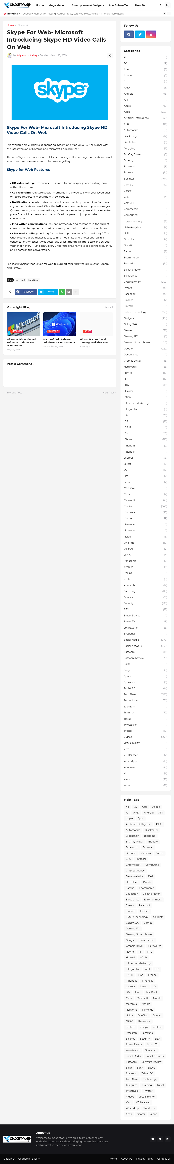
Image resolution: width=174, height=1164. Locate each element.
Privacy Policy (144, 1158)
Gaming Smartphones (145, 342)
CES (145, 196)
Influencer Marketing (145, 403)
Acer (145, 69)
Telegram (145, 706)
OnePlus (145, 542)
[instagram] (151, 34)
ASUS (145, 124)
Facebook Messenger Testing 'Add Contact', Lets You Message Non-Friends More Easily (72, 13)
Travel (145, 718)
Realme (145, 579)
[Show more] (76, 292)
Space (145, 676)
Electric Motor (145, 269)
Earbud (145, 251)
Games (145, 330)
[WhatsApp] (62, 292)
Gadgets (145, 318)
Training (145, 712)
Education (145, 263)
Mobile (145, 506)
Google (145, 348)
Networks (145, 524)
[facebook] (129, 34)
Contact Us (164, 1158)
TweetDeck (145, 724)
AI (145, 81)
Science (145, 597)
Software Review (145, 658)
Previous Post (13, 392)
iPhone (145, 439)
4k (145, 57)
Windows (145, 767)
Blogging (145, 148)
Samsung (145, 591)
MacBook (145, 488)
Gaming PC (145, 336)
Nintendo (145, 530)
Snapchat (145, 633)
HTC (145, 384)
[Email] (69, 292)
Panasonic (145, 560)
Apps (145, 111)
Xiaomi (145, 779)
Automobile (145, 130)
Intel (145, 415)
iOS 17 (145, 427)
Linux (145, 482)
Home (40, 5)
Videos (145, 736)
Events (145, 287)
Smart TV (145, 621)
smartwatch (145, 627)
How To (140, 5)
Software (145, 651)
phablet (145, 567)
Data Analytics (145, 227)
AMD (145, 87)
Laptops (145, 457)
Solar (145, 664)
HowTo (145, 372)
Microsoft (22, 25)
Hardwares (145, 366)
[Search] (168, 5)
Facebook (145, 293)
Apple (145, 105)
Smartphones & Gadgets (88, 5)
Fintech (145, 306)
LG (145, 469)
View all (108, 307)
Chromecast (145, 209)
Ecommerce (145, 257)
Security (145, 603)
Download (145, 239)
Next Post (108, 392)
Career (145, 190)
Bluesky (145, 160)
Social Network (145, 645)
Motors (145, 518)
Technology (145, 700)
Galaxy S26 (145, 324)
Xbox (145, 773)
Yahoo (145, 785)
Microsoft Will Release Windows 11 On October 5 (59, 341)
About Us (126, 1158)
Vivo (145, 749)
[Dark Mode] (161, 5)
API (145, 99)
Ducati (145, 245)
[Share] (110, 55)
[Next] (169, 13)
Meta (145, 494)
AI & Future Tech (119, 5)
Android (145, 93)
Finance (145, 300)
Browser (145, 172)
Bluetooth (145, 166)
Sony (145, 670)
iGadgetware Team (29, 1158)
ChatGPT (145, 202)
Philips (145, 572)
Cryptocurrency (145, 221)
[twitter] (140, 34)
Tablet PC (145, 688)
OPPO (145, 554)
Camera (145, 184)
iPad (145, 433)
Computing (145, 215)
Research (145, 585)
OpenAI (145, 548)
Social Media (145, 639)
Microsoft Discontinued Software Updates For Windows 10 (21, 342)
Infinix (145, 397)
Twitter (145, 730)
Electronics (145, 275)
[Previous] (164, 13)
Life (145, 475)
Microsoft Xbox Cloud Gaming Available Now (94, 341)
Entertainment (145, 281)
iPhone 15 (145, 445)
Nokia (145, 536)
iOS (145, 421)
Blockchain (145, 142)
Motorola (145, 512)
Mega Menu (56, 5)
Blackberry (145, 136)
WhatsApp (145, 761)
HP (145, 378)
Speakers (145, 682)
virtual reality (145, 742)
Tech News (33, 280)
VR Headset (145, 755)
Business (145, 178)
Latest (145, 463)
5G (145, 63)
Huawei (145, 391)
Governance (145, 354)
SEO (145, 609)
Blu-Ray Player (145, 154)
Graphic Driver (145, 360)
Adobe (145, 75)
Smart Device (145, 615)
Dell (145, 233)
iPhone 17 (145, 451)
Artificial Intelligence (145, 118)
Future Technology (145, 312)
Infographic (145, 409)
